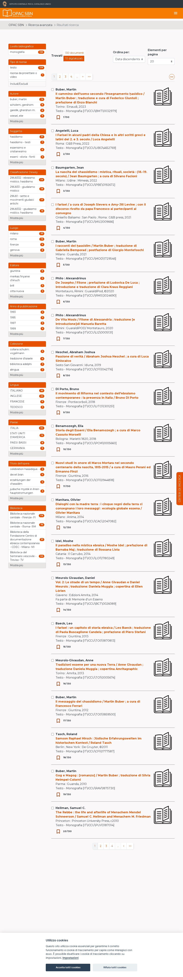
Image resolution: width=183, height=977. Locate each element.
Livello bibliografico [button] (22, 46)
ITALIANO (16, 390)
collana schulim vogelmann (19, 351)
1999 (13, 328)
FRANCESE (17, 401)
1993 (13, 312)
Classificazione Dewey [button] (24, 172)
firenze (14, 244)
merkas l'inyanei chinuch (20, 278)
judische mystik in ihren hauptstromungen (24, 491)
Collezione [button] (16, 343)
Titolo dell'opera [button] (19, 463)
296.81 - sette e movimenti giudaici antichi (22, 199)
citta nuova (17, 291)
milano (14, 233)
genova (14, 250)
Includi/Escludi (19, 83)
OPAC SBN (16, 25)
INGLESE (16, 396)
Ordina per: (121, 52)
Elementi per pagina (157, 52)
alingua (14, 369)
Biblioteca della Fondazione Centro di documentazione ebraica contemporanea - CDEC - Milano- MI (24, 539)
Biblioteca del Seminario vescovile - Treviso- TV (23, 556)
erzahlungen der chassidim (20, 481)
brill (12, 285)
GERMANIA (17, 448)
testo (13, 67)
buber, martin (18, 99)
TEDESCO (16, 407)
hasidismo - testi (20, 142)
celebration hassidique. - (25, 469)
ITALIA (14, 428)
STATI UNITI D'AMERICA (17, 435)
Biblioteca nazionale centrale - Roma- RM (23, 524)
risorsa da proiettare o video (23, 74)
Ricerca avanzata (40, 25)
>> (89, 76)
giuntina (15, 271)
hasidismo (16, 136)
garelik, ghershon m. (22, 110)
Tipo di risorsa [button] (18, 62)
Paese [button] (14, 422)
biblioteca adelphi (21, 364)
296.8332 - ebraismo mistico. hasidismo (22, 179)
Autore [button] (14, 93)
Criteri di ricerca (179, 488)
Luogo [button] (14, 228)
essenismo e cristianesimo (18, 149)
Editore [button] (14, 265)
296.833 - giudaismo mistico (22, 188)
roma (13, 239)
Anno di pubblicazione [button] (23, 306)
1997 (13, 323)
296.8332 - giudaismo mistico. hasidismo (23, 210)
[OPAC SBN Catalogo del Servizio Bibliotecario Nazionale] (7, 13)
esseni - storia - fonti (22, 156)
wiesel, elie (16, 115)
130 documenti (74, 52)
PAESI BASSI (18, 442)
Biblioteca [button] (16, 508)
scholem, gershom (21, 104)
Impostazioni (71, 957)
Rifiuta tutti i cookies (114, 967)
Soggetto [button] (16, 131)
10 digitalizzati (74, 58)
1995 (13, 317)
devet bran (16, 474)
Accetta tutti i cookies (68, 967)
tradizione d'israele (21, 358)
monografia (17, 52)
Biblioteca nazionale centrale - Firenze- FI (23, 515)
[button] (172, 77)
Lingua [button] (14, 384)
